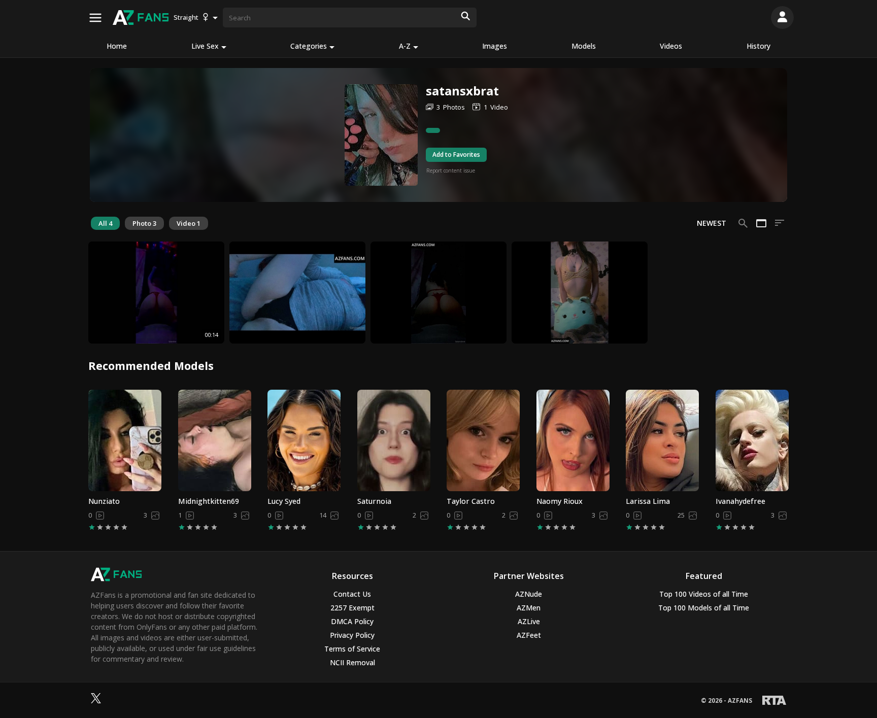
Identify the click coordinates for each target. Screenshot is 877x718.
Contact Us (352, 594)
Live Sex (205, 46)
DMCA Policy (352, 621)
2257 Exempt (352, 607)
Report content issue (450, 170)
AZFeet (529, 635)
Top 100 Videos (703, 594)
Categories (308, 46)
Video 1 (188, 223)
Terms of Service (352, 649)
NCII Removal (352, 662)
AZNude (528, 594)
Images (494, 46)
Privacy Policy (352, 635)
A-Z (405, 46)
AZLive (529, 621)
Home (117, 46)
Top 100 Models (703, 607)
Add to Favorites (456, 154)
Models (583, 46)
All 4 (105, 223)
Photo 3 (144, 223)
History (758, 46)
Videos (671, 46)
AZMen (529, 607)
